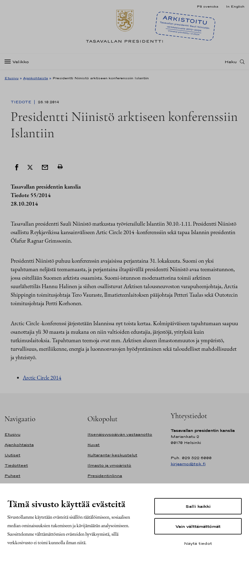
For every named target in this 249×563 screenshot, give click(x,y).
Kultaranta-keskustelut (112, 455)
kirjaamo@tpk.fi (188, 463)
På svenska (207, 6)
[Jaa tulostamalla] (60, 167)
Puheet (12, 475)
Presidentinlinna (104, 475)
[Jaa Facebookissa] (17, 167)
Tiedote (21, 102)
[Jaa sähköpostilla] (45, 167)
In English (235, 6)
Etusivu (12, 78)
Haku (231, 61)
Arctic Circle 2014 (42, 377)
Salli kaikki (198, 506)
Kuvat (93, 444)
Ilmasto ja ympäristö (109, 465)
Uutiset (12, 455)
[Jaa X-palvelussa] (30, 167)
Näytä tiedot (198, 543)
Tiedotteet (16, 465)
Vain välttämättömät (198, 526)
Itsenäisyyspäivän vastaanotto (119, 434)
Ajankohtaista (35, 78)
